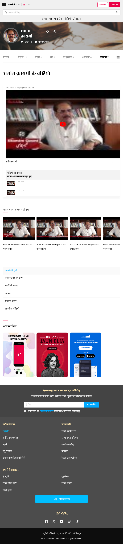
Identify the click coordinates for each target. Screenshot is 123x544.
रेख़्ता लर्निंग (67, 483)
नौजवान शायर (10, 301)
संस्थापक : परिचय (70, 437)
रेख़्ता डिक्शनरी (9, 483)
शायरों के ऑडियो (12, 308)
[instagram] (69, 521)
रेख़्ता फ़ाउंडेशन (69, 431)
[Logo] (14, 5)
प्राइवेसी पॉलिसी (48, 533)
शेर (52, 57)
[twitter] (53, 521)
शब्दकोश (58, 18)
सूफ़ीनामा (66, 476)
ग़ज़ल (22, 57)
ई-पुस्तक (68, 57)
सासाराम (41, 42)
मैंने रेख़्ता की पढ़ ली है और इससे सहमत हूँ (54, 410)
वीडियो (104, 57)
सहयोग (6, 431)
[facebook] (46, 521)
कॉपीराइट (77, 533)
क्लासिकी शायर (11, 285)
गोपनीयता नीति (46, 410)
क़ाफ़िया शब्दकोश (10, 437)
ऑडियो (87, 57)
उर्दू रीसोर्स (7, 451)
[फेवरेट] (47, 31)
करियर (65, 451)
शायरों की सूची (11, 270)
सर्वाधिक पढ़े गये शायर (14, 278)
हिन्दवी (6, 476)
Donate (102, 4)
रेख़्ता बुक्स (7, 490)
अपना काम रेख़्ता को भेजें (14, 458)
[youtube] (61, 521)
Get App (114, 4)
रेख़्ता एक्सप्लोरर (69, 458)
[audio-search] (116, 12)
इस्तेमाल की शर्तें (63, 533)
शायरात (8, 293)
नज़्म (38, 57)
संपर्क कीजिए (68, 444)
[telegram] (76, 521)
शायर (44, 18)
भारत (47, 42)
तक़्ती (5, 444)
